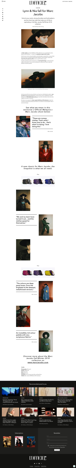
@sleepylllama (34, 96)
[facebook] (3, 11)
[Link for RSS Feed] (41, 463)
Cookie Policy (43, 466)
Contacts (31, 466)
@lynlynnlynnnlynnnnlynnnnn (29, 95)
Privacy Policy (62, 447)
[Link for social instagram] (39, 463)
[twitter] (3, 17)
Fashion (38, 7)
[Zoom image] (38, 78)
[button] (53, 181)
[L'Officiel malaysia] (38, 3)
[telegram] (3, 20)
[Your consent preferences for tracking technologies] (74, 466)
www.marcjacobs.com (38, 362)
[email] (3, 9)
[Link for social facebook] (36, 463)
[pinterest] (3, 13)
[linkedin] (3, 15)
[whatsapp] (3, 18)
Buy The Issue (65, 1)
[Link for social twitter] (34, 463)
